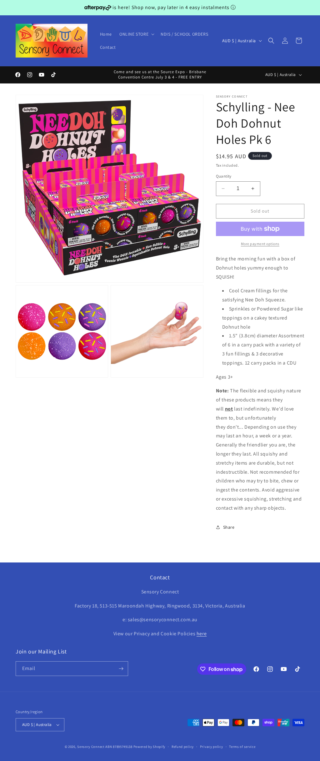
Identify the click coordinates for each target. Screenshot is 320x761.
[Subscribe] (121, 668)
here (202, 633)
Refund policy (183, 746)
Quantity (224, 176)
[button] (136, 34)
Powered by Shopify (149, 746)
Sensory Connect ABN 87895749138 (104, 746)
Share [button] (229, 527)
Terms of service (242, 746)
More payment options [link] (260, 243)
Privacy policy (211, 746)
